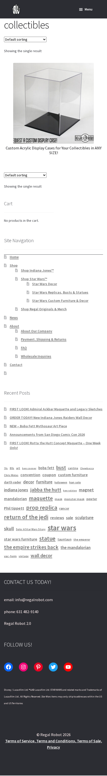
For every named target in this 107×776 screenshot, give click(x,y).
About (14, 326)
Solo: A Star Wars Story (31, 529)
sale (69, 517)
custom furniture (73, 474)
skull (9, 529)
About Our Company (36, 331)
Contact (16, 364)
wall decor (41, 555)
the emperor (81, 539)
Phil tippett (14, 508)
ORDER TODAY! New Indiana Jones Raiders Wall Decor (51, 417)
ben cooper (29, 468)
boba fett (46, 467)
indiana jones (16, 490)
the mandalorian (75, 547)
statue (47, 538)
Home (14, 257)
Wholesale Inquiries (36, 356)
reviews (57, 517)
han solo (75, 482)
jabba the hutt (45, 489)
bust (61, 467)
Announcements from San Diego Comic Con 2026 (47, 434)
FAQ (24, 347)
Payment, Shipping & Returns (43, 339)
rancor (64, 508)
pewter (91, 499)
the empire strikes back (31, 547)
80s (12, 468)
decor (28, 482)
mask (58, 499)
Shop (14, 265)
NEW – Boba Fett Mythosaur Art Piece (38, 426)
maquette (41, 498)
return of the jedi (26, 517)
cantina (73, 468)
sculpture (84, 517)
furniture (44, 482)
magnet (86, 490)
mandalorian (15, 498)
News (14, 317)
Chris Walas (11, 475)
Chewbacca (87, 468)
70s (6, 468)
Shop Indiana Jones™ (37, 270)
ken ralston (70, 490)
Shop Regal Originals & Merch (44, 309)
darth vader (12, 482)
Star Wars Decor (44, 284)
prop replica (41, 507)
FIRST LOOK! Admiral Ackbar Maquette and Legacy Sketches (56, 409)
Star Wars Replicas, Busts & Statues (60, 292)
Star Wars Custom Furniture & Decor (60, 300)
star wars (62, 527)
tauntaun (64, 539)
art (18, 468)
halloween (60, 482)
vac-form (10, 556)
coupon (49, 474)
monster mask (74, 499)
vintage (24, 556)
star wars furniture (20, 539)
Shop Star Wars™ (34, 279)
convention (30, 474)
